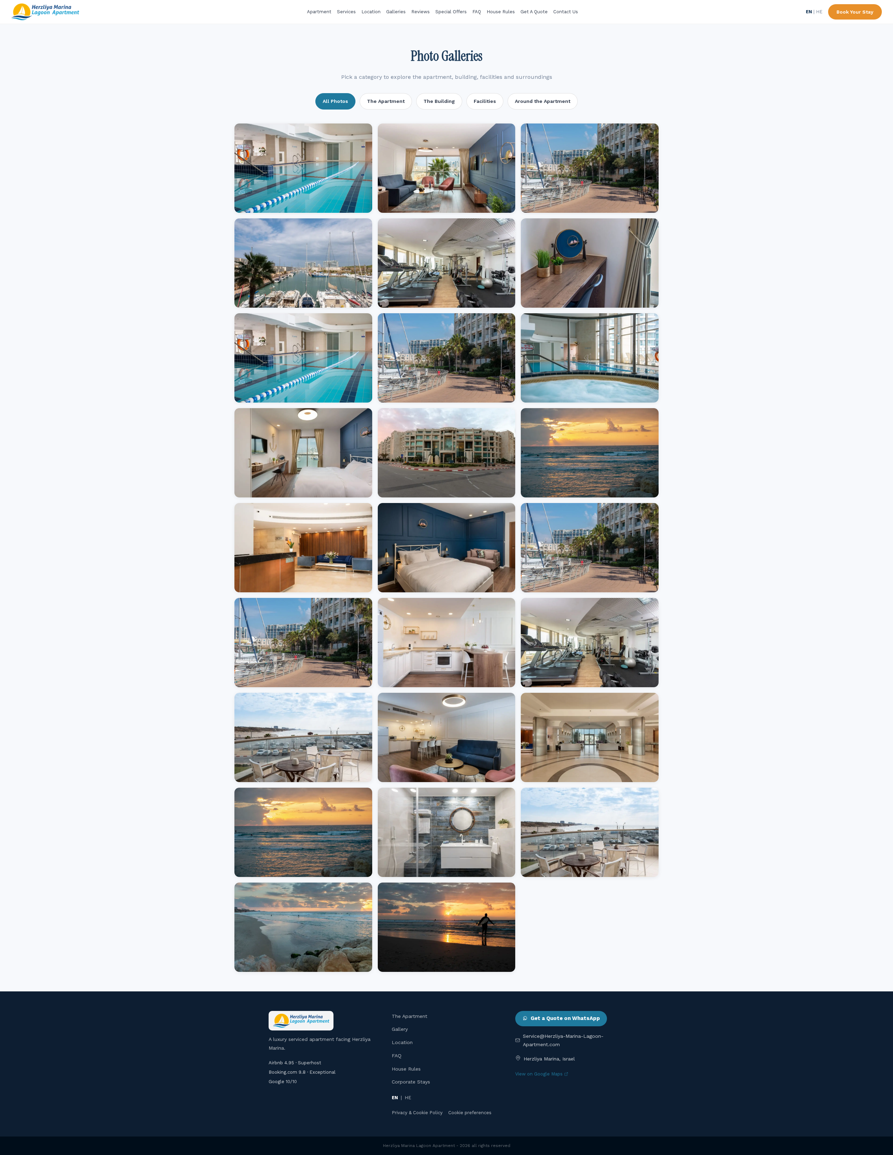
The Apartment (386, 101)
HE (819, 11)
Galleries (396, 11)
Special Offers (451, 11)
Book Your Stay (854, 12)
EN (809, 11)
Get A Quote (534, 11)
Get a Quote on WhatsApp (565, 1018)
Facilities (485, 101)
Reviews (420, 11)
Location (371, 11)
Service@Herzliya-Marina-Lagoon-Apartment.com (563, 1040)
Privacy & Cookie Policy (417, 1112)
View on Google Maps (539, 1074)
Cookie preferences (469, 1112)
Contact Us (565, 11)
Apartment (319, 11)
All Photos (335, 101)
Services (346, 11)
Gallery (400, 1029)
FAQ (476, 11)
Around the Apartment (542, 101)
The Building (439, 101)
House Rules (501, 11)
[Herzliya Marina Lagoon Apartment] (45, 11)
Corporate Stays (411, 1082)
